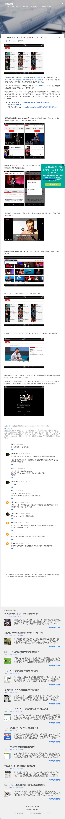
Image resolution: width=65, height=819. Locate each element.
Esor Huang (14, 453)
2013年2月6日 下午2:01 (23, 522)
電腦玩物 (9, 4)
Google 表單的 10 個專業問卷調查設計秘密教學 (19, 747)
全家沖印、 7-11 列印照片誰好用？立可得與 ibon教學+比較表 (23, 633)
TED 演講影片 (38, 77)
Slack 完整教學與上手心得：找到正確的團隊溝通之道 (21, 614)
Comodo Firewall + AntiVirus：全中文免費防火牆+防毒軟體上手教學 (26, 709)
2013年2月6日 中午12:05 (24, 513)
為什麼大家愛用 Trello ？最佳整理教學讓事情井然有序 (21, 690)
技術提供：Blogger (33, 806)
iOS (38, 426)
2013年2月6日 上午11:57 (23, 502)
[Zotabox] (0, 818)
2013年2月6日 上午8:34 (19, 468)
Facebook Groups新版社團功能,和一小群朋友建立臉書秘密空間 (24, 785)
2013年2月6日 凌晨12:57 (19, 444)
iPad (42, 426)
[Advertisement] (32, 21)
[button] (60, 37)
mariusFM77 (36, 809)
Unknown (14, 543)
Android (41, 86)
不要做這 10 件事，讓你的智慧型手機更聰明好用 (19, 766)
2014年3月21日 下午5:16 (23, 543)
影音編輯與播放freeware (20, 426)
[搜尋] (63, 4)
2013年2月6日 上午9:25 (24, 481)
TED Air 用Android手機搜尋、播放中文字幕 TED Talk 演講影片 (23, 80)
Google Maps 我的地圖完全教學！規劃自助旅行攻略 (21, 671)
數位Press (14, 502)
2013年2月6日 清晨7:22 (24, 453)
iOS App (48, 86)
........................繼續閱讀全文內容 (50, 627)
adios (12, 534)
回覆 (12, 450)
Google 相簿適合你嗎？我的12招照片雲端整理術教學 (21, 728)
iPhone (48, 426)
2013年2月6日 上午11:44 (19, 491)
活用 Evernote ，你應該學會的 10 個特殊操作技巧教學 (21, 652)
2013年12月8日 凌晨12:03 (21, 534)
